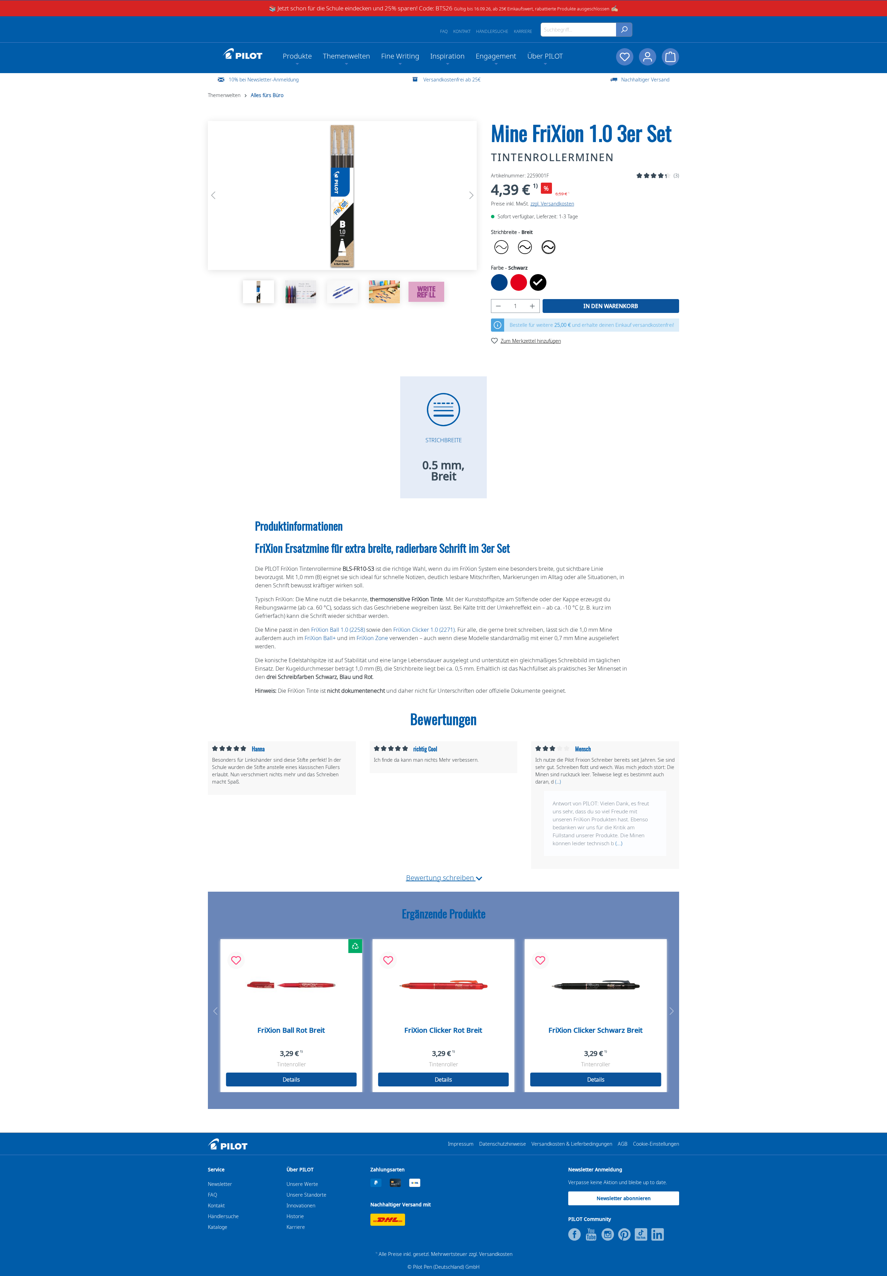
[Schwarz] (538, 282)
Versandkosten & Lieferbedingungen (572, 1143)
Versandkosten (495, 1254)
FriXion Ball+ (320, 638)
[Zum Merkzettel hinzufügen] (236, 960)
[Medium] (525, 247)
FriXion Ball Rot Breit (291, 1030)
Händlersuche (492, 31)
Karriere (523, 31)
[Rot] (518, 282)
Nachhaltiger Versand (645, 79)
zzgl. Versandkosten (552, 203)
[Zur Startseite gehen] (242, 53)
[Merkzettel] (624, 56)
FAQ (444, 31)
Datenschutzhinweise (502, 1143)
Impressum (461, 1143)
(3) (676, 175)
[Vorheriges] (213, 195)
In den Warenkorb (610, 306)
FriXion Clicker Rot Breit (443, 1030)
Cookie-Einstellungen (656, 1143)
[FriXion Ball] (291, 985)
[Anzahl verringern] (498, 306)
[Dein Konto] (647, 56)
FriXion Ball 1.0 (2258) (338, 629)
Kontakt (462, 31)
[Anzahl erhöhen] (532, 306)
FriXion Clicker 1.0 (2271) (424, 629)
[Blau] (499, 282)
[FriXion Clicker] (443, 985)
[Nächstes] (471, 195)
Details (291, 1079)
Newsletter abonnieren (624, 1198)
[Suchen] (624, 30)
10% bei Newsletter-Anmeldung (264, 79)
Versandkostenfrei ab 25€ (452, 79)
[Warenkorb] (670, 56)
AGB (622, 1143)
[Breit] (548, 247)
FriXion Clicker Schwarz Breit (595, 1030)
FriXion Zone (372, 638)
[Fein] (501, 247)
